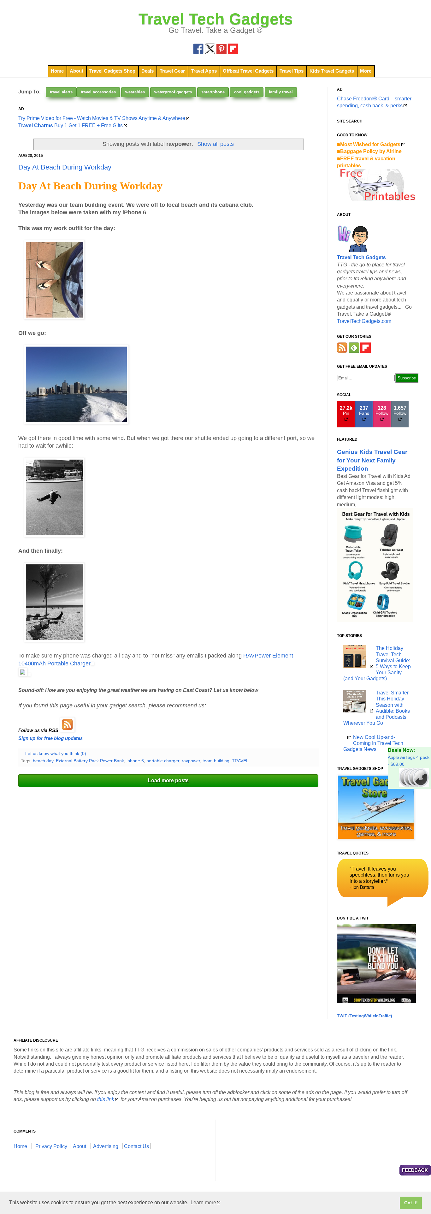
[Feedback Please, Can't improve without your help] (415, 1171)
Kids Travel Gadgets (332, 71)
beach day (43, 760)
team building (216, 760)
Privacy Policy (51, 1146)
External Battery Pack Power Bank (90, 760)
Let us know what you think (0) (55, 753)
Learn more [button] (203, 1202)
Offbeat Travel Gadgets (248, 71)
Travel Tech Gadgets (216, 19)
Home (57, 71)
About (76, 71)
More (365, 71)
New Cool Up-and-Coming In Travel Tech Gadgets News (373, 743)
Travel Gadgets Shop (112, 71)
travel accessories (98, 92)
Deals (147, 71)
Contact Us (136, 1146)
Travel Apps (204, 71)
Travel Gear (172, 71)
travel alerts (61, 92)
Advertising (105, 1146)
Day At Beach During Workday (64, 167)
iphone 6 (135, 760)
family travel (281, 92)
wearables (135, 92)
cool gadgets (246, 92)
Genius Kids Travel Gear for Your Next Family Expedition (372, 460)
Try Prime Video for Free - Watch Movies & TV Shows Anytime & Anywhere (101, 118)
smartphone (213, 92)
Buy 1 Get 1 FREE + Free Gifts (70, 125)
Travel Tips (292, 71)
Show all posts (215, 144)
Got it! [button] (411, 1202)
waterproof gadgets (173, 92)
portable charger (162, 760)
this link (105, 1099)
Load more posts (168, 780)
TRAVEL (240, 760)
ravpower (191, 760)
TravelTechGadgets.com (364, 321)
